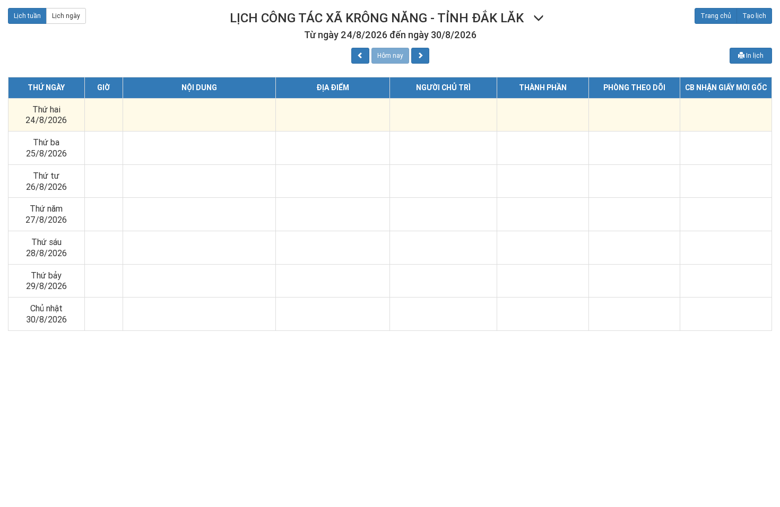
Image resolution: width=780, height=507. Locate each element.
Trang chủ (715, 16)
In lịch (754, 55)
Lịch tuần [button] (27, 16)
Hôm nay (390, 55)
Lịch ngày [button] (66, 16)
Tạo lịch (754, 16)
